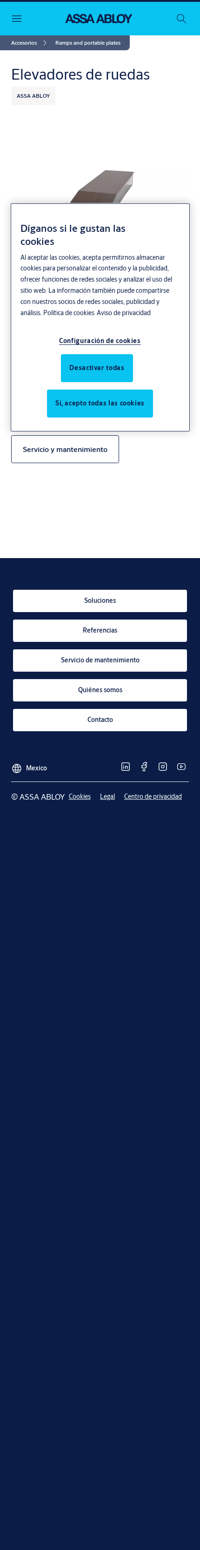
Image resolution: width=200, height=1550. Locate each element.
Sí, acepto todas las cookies (100, 403)
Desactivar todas (96, 368)
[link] (30, 42)
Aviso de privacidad (124, 313)
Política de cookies (68, 313)
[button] (87, 43)
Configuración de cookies (100, 341)
